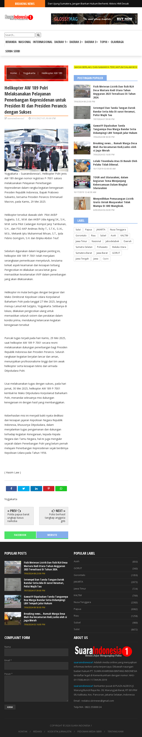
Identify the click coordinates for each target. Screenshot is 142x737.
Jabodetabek (112, 241)
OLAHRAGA (117, 42)
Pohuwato (102, 247)
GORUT (116, 253)
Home (13, 73)
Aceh (113, 235)
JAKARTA (101, 229)
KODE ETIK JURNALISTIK (60, 731)
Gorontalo (81, 235)
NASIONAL (24, 42)
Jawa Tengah (82, 258)
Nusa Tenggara (118, 229)
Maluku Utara (119, 247)
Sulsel (103, 235)
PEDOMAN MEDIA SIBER (89, 731)
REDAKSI (37, 731)
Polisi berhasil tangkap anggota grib (55, 518)
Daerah (127, 241)
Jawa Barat (102, 253)
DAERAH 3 (90, 42)
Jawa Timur (81, 241)
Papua (88, 229)
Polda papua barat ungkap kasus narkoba (18, 518)
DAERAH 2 (75, 42)
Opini (106, 258)
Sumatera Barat (84, 253)
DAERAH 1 (60, 42)
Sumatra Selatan (84, 247)
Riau (93, 235)
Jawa (95, 258)
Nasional (96, 241)
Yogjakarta (29, 73)
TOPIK (103, 42)
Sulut (78, 229)
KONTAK (22, 731)
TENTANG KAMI (116, 731)
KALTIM (124, 235)
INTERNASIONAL (43, 42)
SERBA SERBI (12, 51)
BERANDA (11, 42)
